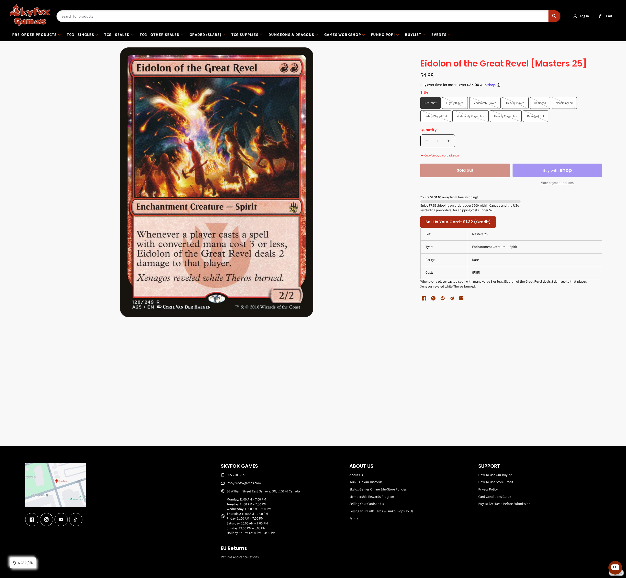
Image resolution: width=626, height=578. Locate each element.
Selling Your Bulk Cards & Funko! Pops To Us (381, 511)
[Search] (554, 16)
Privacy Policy (488, 489)
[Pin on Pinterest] (442, 298)
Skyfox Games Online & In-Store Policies (378, 489)
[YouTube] (61, 519)
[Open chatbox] (615, 568)
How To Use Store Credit (495, 482)
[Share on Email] (461, 298)
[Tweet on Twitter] (433, 298)
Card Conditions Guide (494, 496)
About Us (356, 475)
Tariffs (353, 518)
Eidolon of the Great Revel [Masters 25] (503, 63)
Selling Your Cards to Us (366, 503)
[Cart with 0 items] (601, 16)
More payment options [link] (557, 182)
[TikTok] (75, 519)
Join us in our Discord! (365, 482)
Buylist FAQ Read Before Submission (504, 503)
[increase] (449, 141)
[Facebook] (31, 519)
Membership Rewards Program (371, 496)
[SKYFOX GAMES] (30, 15)
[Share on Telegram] (452, 298)
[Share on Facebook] (424, 298)
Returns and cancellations (240, 557)
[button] (604, 16)
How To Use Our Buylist (495, 475)
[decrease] (427, 141)
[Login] (575, 16)
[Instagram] (46, 519)
